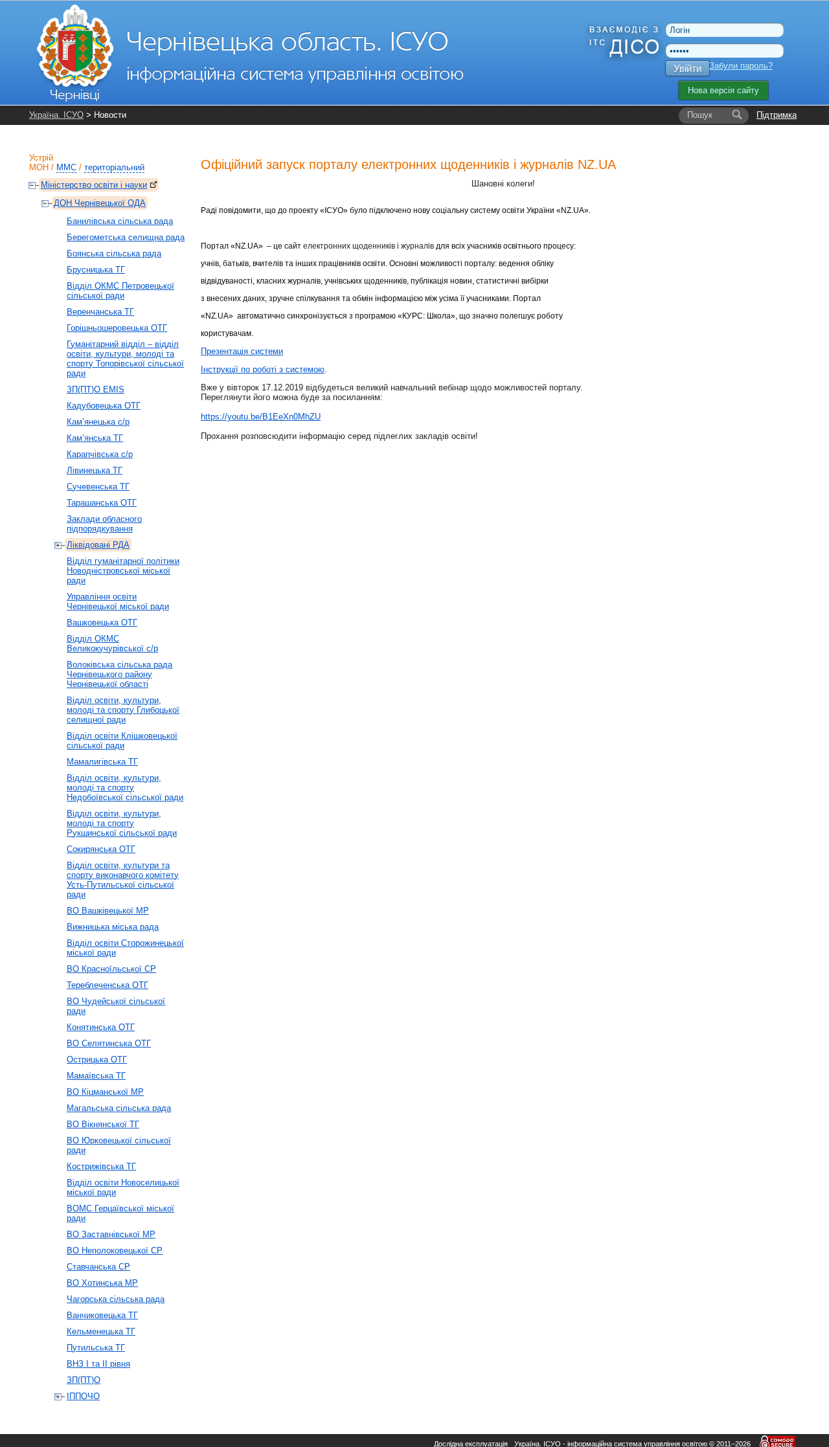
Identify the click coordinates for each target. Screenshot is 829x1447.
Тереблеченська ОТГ (107, 985)
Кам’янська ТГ (95, 438)
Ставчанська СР (98, 1267)
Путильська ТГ (96, 1347)
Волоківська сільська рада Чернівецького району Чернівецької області (119, 674)
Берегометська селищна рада (126, 237)
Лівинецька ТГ (94, 470)
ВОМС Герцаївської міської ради (120, 1213)
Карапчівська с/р (100, 454)
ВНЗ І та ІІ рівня (98, 1364)
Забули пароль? (741, 66)
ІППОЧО (83, 1396)
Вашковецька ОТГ (102, 622)
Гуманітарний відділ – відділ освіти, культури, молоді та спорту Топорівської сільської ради (125, 358)
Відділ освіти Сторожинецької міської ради (125, 948)
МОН (39, 167)
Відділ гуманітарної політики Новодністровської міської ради (123, 570)
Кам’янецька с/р (98, 422)
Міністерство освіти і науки (94, 185)
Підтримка (776, 115)
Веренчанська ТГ (100, 312)
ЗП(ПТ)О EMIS (95, 389)
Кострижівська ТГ (101, 1166)
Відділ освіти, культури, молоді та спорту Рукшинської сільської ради (122, 823)
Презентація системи (242, 351)
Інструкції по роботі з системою (262, 369)
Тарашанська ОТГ (102, 503)
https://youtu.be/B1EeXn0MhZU (261, 416)
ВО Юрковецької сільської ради (119, 1145)
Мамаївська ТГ (96, 1076)
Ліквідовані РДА (98, 545)
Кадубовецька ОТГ (104, 405)
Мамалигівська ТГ (102, 762)
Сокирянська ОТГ (101, 849)
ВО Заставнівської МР (111, 1234)
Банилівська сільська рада (120, 221)
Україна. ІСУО (56, 115)
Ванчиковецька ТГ (102, 1315)
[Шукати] (737, 115)
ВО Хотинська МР (102, 1283)
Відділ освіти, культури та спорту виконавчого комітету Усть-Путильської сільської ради (123, 879)
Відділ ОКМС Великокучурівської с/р (112, 643)
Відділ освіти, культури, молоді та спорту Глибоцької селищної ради (123, 709)
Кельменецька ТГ (101, 1331)
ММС (66, 167)
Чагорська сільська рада (116, 1299)
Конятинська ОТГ (101, 1027)
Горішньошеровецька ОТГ (117, 328)
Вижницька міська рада (113, 927)
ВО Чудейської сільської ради (116, 1006)
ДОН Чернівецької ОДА (100, 203)
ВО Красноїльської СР (111, 969)
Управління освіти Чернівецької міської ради (118, 601)
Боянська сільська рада (114, 253)
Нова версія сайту (723, 90)
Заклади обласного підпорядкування (104, 523)
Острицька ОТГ (97, 1059)
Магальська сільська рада (119, 1108)
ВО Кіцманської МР (105, 1092)
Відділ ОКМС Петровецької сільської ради (120, 290)
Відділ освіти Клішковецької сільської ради (122, 740)
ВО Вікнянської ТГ (103, 1124)
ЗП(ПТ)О (83, 1380)
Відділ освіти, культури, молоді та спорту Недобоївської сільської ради (125, 787)
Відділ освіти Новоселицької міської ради (123, 1187)
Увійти (687, 68)
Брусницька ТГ (96, 270)
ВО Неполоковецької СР (115, 1250)
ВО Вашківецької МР (108, 910)
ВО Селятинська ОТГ (109, 1043)
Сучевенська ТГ (98, 486)
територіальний (114, 167)
